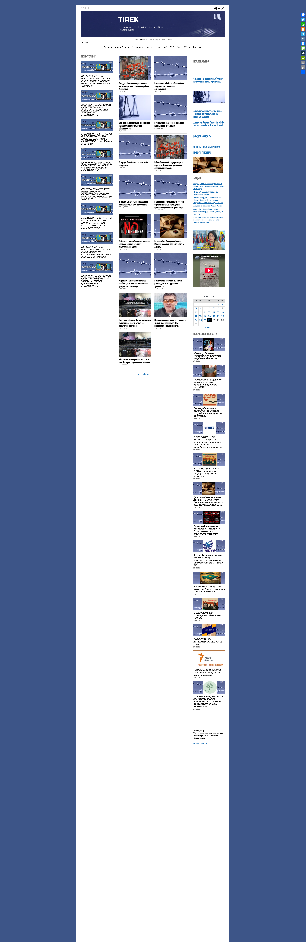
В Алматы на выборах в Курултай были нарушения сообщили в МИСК (209, 589)
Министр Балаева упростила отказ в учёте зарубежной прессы (207, 356)
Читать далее (200, 743)
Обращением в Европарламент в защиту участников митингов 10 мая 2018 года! (208, 186)
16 (223, 312)
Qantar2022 (183, 47)
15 (218, 312)
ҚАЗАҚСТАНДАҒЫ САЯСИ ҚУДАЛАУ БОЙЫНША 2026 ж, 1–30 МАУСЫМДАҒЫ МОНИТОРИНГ (96, 166)
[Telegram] (303, 34)
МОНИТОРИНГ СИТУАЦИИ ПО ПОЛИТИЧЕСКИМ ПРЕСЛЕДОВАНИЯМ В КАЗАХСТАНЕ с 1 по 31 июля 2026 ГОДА (96, 138)
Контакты (118, 8)
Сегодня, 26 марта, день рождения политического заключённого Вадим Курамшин (208, 219)
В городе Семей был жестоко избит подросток (134, 164)
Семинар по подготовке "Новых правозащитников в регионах (208, 80)
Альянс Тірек (105, 8)
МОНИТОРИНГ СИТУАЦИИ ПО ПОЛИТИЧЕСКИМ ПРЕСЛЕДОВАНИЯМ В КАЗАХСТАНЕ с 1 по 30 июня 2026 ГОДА (96, 223)
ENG (172, 47)
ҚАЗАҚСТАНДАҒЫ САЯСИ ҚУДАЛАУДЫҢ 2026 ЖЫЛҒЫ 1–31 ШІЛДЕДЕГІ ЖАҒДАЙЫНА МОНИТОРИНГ (96, 110)
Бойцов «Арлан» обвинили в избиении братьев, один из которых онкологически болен (134, 244)
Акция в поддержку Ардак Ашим (207, 206)
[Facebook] (303, 14)
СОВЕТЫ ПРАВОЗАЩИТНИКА (206, 147)
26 (205, 320)
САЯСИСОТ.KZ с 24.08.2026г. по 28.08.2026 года (207, 641)
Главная (94, 8)
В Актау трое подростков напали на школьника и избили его (169, 124)
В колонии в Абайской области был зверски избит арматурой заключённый (169, 86)
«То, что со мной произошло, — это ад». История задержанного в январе (134, 361)
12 (205, 312)
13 (209, 312)
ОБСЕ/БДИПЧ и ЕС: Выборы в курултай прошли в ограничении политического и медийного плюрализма (207, 442)
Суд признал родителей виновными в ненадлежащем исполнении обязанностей (134, 125)
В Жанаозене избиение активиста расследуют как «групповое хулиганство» (168, 283)
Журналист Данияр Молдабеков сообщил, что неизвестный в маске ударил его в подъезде (133, 283)
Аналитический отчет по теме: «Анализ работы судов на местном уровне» (207, 113)
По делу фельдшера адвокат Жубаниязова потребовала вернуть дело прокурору (208, 412)
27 (209, 320)
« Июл (208, 327)
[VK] (303, 38)
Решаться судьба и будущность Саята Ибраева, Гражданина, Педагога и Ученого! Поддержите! (208, 200)
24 (196, 320)
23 (222, 316)
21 (214, 316)
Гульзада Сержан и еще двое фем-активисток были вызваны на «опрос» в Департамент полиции (208, 501)
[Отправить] (303, 72)
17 (196, 316)
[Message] (303, 48)
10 (196, 312)
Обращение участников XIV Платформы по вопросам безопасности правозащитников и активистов (208, 701)
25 (200, 320)
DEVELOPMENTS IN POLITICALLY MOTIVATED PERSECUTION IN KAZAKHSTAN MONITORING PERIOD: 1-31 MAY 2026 (96, 252)
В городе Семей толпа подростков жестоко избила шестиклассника (133, 203)
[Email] (303, 62)
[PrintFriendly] (303, 57)
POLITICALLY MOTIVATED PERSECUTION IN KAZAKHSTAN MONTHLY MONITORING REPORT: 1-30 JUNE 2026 (96, 194)
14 (214, 312)
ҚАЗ (165, 47)
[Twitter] (303, 19)
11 (200, 312)
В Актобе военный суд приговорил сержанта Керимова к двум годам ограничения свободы (168, 165)
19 (205, 316)
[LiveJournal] (303, 53)
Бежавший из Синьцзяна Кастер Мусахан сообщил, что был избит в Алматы (169, 244)
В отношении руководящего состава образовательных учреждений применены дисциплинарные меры (169, 204)
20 (209, 316)
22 (218, 316)
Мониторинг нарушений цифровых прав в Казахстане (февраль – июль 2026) (207, 383)
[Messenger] (303, 43)
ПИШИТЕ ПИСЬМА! (202, 152)
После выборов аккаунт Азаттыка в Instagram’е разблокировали (207, 672)
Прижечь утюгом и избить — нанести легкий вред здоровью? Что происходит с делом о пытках (170, 322)
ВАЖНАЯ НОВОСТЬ (202, 136)
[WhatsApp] (303, 24)
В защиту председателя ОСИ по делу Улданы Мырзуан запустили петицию (207, 472)
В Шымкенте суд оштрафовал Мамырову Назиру (207, 615)
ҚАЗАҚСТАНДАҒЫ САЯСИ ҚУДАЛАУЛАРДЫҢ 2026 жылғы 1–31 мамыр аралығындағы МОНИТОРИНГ (96, 281)
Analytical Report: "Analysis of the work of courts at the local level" (208, 123)
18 (200, 316)
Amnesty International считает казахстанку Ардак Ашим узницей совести (208, 211)
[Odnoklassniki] (303, 29)
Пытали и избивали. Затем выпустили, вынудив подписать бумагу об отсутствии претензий (135, 322)
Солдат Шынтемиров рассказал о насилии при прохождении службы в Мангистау (134, 86)
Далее (146, 374)
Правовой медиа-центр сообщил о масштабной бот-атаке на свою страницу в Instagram (207, 530)
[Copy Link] (303, 67)
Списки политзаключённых (146, 47)
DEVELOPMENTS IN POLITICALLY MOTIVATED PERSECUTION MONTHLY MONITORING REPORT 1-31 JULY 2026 (95, 81)
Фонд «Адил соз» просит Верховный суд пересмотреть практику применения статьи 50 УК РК (208, 560)
